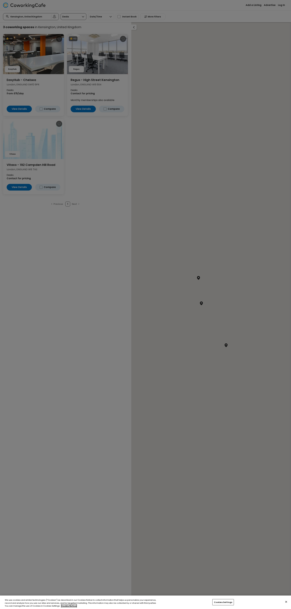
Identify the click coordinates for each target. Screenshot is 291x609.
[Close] (286, 601)
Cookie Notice (69, 605)
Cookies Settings (223, 602)
